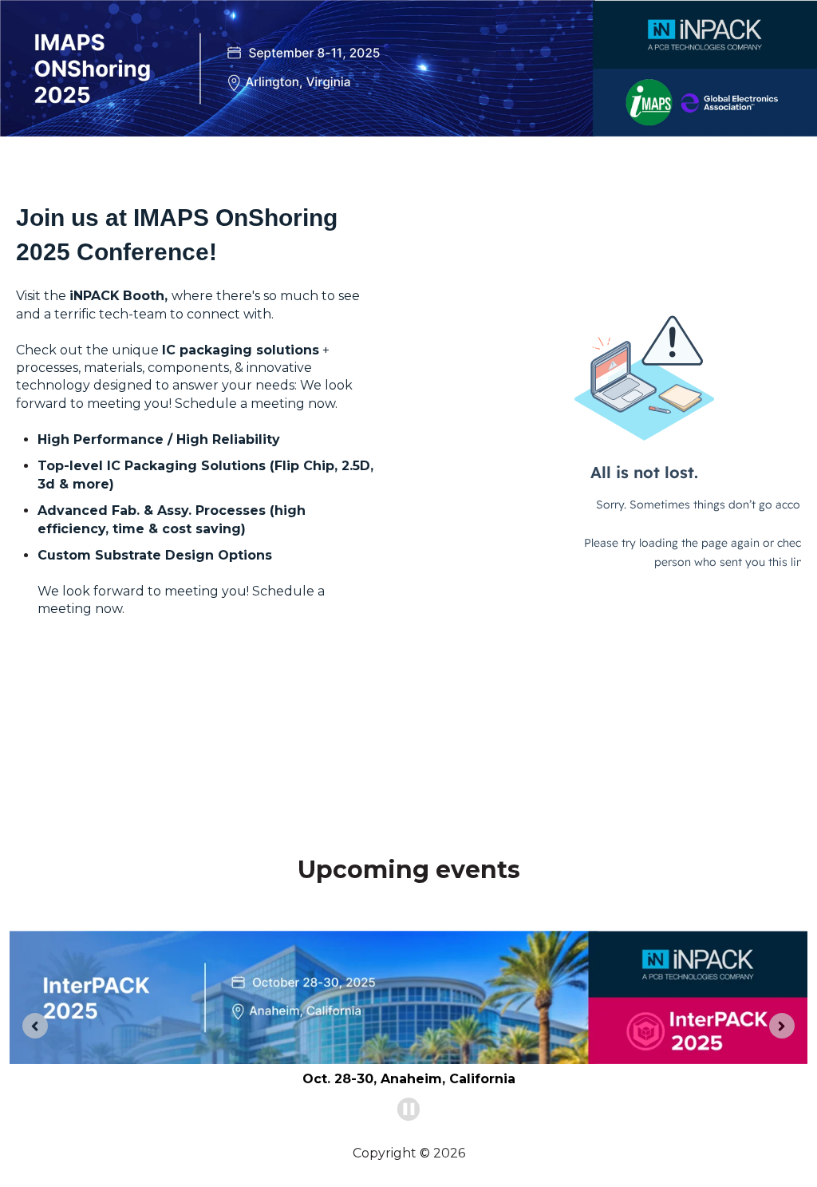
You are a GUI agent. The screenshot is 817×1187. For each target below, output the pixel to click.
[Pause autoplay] (408, 1109)
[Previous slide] (35, 1026)
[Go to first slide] (782, 1026)
